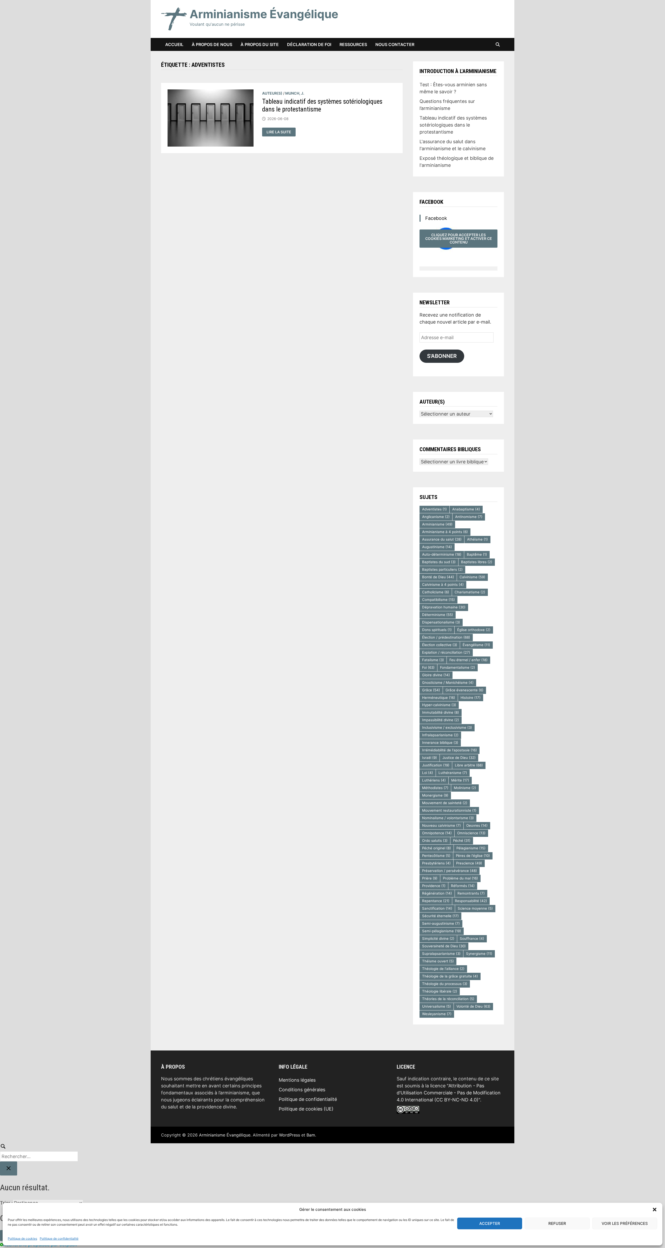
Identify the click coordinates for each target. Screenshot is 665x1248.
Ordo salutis (435, 840)
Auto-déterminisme (441, 554)
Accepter (489, 1223)
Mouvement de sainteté (444, 803)
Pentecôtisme (436, 855)
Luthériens (434, 780)
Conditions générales (302, 1089)
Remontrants (471, 893)
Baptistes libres (476, 562)
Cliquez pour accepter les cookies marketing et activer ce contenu (458, 238)
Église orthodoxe (473, 630)
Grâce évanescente (464, 690)
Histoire (471, 697)
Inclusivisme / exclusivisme (447, 727)
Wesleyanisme (436, 1014)
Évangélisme (476, 645)
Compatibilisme (438, 599)
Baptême (477, 554)
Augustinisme (437, 547)
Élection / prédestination (446, 637)
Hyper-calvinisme (439, 705)
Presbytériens (436, 863)
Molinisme (465, 788)
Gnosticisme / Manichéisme (448, 682)
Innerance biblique (440, 742)
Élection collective (439, 645)
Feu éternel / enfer (468, 660)
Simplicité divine (438, 938)
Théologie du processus (444, 984)
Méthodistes (435, 788)
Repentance (435, 901)
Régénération (437, 893)
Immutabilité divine (440, 712)
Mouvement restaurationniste (449, 810)
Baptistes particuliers (442, 569)
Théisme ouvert (438, 961)
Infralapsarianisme (440, 735)
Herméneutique (438, 697)
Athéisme (477, 539)
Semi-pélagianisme (441, 931)
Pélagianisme (471, 848)
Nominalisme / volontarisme (448, 818)
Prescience (469, 863)
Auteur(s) (272, 93)
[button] (654, 1209)
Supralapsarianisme (441, 953)
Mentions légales (297, 1080)
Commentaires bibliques (450, 449)
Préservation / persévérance (449, 871)
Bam (311, 1135)
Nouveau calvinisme (441, 825)
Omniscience (471, 833)
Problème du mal (460, 878)
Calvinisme (472, 577)
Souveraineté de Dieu (444, 946)
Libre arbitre (469, 765)
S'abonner (442, 356)
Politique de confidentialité (59, 1238)
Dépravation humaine (444, 607)
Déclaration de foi (309, 44)
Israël (429, 758)
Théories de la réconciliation (448, 999)
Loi (427, 773)
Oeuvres (477, 825)
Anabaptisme (466, 509)
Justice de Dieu (459, 758)
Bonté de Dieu (438, 577)
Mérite (460, 780)
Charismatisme (470, 592)
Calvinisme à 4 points (443, 584)
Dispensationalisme (441, 622)
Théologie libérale (439, 991)
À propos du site (260, 44)
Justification (435, 765)
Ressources (353, 44)
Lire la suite (281, 132)
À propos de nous (212, 44)
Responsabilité (471, 901)
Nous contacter (394, 44)
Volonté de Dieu (473, 1006)
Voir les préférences (625, 1223)
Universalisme (436, 1006)
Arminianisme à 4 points (445, 532)
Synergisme (479, 953)
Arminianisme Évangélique (264, 14)
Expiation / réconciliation (446, 652)
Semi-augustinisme (441, 923)
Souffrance (472, 938)
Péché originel (436, 848)
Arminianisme (437, 524)
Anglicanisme (436, 517)
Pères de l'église (473, 855)
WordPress (289, 1135)
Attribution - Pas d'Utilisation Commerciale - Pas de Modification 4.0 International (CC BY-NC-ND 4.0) (449, 1092)
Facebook (431, 202)
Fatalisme (433, 660)
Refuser (557, 1223)
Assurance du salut (442, 539)
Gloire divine (436, 675)
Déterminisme (437, 615)
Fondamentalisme (457, 667)
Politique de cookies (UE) (306, 1109)
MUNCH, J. (294, 93)
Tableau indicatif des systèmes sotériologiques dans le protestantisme (453, 125)
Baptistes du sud (439, 562)
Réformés (463, 886)
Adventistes (434, 509)
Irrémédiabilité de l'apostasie (449, 750)
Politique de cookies (22, 1238)
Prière (429, 878)
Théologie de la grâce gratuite (450, 976)
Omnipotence (437, 833)
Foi (428, 667)
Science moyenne (475, 908)
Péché (461, 840)
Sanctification (437, 908)
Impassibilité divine (440, 720)
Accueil (174, 44)
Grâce (431, 690)
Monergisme (435, 795)
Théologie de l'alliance (443, 969)
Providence (433, 886)
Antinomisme (468, 517)
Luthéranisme (452, 773)
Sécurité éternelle (440, 916)
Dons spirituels (437, 630)
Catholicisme (435, 592)
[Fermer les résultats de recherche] (8, 1168)
